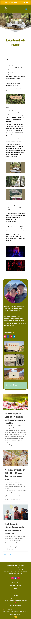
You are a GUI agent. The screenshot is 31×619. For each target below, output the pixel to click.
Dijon (18, 484)
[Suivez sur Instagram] (5, 336)
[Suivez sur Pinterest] (11, 336)
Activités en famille (10, 484)
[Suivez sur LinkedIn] (14, 336)
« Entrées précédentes (10, 555)
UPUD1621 (9, 426)
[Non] (29, 613)
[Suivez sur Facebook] (8, 336)
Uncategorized (9, 428)
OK (16, 616)
